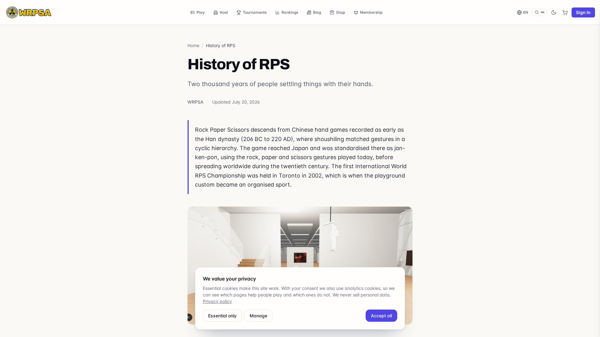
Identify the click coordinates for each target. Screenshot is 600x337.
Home (193, 45)
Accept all (381, 315)
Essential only (222, 315)
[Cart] (565, 12)
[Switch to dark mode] (553, 12)
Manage (258, 315)
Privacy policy (217, 301)
